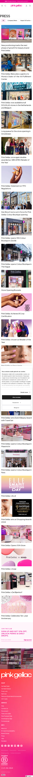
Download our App (6, 718)
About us (4, 728)
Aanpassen (15, 402)
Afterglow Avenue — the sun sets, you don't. (16, 1)
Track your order (6, 713)
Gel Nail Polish (5, 686)
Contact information (15, 753)
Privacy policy (13, 750)
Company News (12, 20)
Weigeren (16, 407)
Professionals (5, 721)
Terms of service (22, 750)
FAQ (2, 706)
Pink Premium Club (6, 716)
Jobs (2, 738)
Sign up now (28, 639)
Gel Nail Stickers (6, 689)
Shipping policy (5, 753)
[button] (29, 776)
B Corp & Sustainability (8, 731)
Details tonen (24, 392)
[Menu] (2, 6)
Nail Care (4, 694)
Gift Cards (4, 699)
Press (3, 736)
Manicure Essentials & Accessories (11, 696)
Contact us (4, 708)
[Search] (5, 6)
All (3, 20)
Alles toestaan (16, 397)
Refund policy (4, 750)
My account (4, 711)
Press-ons (4, 691)
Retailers (4, 741)
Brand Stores (5, 733)
